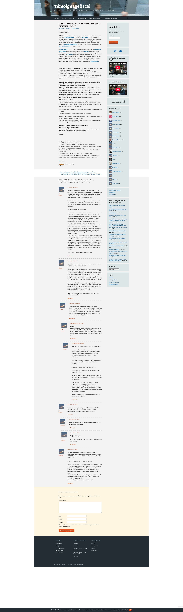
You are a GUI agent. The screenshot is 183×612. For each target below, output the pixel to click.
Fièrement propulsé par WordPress (75, 564)
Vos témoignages (81, 18)
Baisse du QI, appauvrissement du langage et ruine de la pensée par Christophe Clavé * (118, 220)
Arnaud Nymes (115, 183)
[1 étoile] (59, 164)
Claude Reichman (116, 124)
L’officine (75, 543)
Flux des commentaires (114, 282)
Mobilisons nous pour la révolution (116, 245)
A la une (93, 543)
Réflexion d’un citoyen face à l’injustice (117, 230)
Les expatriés (94, 546)
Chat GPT (114, 179)
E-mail (61, 519)
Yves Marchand (115, 132)
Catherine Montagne (116, 171)
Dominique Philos (116, 120)
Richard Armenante (116, 151)
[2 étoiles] (60, 164)
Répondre (71, 256)
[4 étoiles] (62, 164)
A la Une (56, 18)
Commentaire (62, 500)
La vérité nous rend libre (114, 249)
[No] (181, 610)
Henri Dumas (59, 543)
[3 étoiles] (61, 164)
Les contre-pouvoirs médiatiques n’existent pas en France (77, 172)
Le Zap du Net (76, 28)
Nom (60, 516)
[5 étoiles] (63, 164)
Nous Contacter (112, 194)
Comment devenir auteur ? (114, 190)
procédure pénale (69, 37)
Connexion (111, 277)
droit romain (85, 37)
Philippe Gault (115, 147)
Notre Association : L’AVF (95, 18)
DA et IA (75, 546)
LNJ (113, 175)
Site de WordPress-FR (113, 284)
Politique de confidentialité (60, 564)
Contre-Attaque (112, 213)
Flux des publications (113, 280)
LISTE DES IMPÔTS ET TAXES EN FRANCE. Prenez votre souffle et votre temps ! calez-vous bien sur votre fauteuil (118, 226)
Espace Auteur (112, 192)
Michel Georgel (115, 136)
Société (64, 18)
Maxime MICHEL (116, 163)
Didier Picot (114, 155)
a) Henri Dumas (115, 112)
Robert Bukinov (115, 128)
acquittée (86, 51)
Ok (130, 609)
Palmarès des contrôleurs (111, 18)
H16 (113, 143)
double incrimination (69, 44)
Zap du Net (71, 18)
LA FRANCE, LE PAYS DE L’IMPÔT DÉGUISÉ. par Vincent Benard (81, 174)
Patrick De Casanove (117, 139)
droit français (63, 49)
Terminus (75, 556)
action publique (94, 61)
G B (113, 159)
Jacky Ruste (114, 167)
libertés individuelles (64, 46)
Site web (61, 522)
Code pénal (70, 54)
